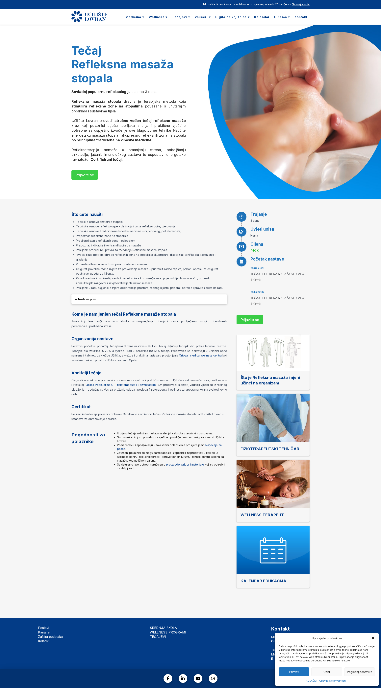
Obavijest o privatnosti (332, 680)
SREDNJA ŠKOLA (163, 628)
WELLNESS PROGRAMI (168, 632)
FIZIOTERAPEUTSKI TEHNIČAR (270, 449)
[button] (373, 638)
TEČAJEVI (158, 637)
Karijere (44, 632)
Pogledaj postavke (359, 672)
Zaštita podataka (50, 637)
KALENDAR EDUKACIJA (263, 581)
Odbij (326, 672)
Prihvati (294, 672)
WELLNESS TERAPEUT (262, 515)
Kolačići (43, 641)
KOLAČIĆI (311, 680)
